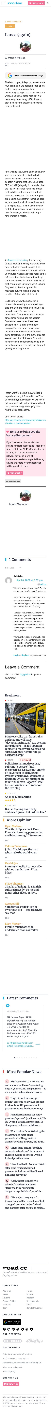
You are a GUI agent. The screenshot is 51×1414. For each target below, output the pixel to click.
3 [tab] (19, 1057)
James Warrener (19, 504)
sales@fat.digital (33, 1363)
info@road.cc (25, 1354)
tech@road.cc (22, 1358)
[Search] (48, 3)
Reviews (6, 1298)
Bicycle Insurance (34, 1308)
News (5, 1294)
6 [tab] (26, 1057)
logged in (25, 674)
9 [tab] (33, 1057)
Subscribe (38, 3)
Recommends (32, 1301)
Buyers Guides (9, 1301)
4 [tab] (21, 1057)
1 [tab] (14, 1057)
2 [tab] (17, 1057)
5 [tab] (24, 1057)
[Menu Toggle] (3, 3)
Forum (29, 1291)
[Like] (38, 584)
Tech (5, 1308)
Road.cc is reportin (17, 260)
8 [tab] (31, 1057)
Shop (28, 1304)
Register (25, 655)
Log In (16, 655)
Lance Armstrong (13, 481)
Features (7, 1304)
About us (7, 1291)
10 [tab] (36, 1057)
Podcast (30, 1298)
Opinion (30, 1294)
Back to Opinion (14, 22)
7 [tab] (29, 1057)
